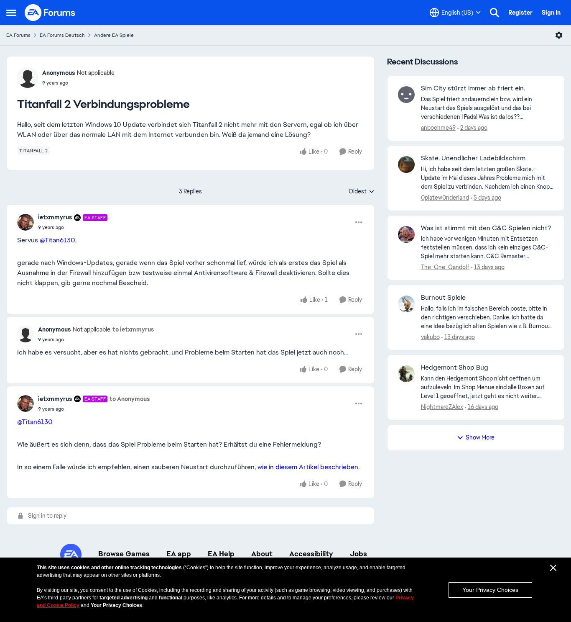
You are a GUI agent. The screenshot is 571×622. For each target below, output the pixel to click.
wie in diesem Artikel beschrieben (307, 467)
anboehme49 (438, 127)
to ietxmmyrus (133, 329)
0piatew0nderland (445, 197)
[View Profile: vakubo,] (406, 304)
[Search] (494, 13)
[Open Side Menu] (11, 12)
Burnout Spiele (443, 297)
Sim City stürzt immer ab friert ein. (473, 88)
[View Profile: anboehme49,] (406, 94)
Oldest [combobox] (362, 192)
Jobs (358, 553)
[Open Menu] (559, 35)
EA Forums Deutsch (62, 35)
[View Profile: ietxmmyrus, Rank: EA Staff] (25, 222)
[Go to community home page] (50, 12)
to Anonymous (130, 399)
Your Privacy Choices (490, 589)
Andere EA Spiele (114, 35)
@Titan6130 (57, 240)
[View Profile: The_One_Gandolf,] (406, 234)
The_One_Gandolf (445, 267)
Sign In (551, 12)
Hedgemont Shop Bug (454, 367)
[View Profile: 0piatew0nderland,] (406, 164)
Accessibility (311, 553)
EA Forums (18, 35)
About (262, 553)
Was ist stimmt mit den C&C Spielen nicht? (486, 228)
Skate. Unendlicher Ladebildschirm (473, 158)
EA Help (221, 553)
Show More (480, 437)
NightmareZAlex (442, 407)
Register (520, 12)
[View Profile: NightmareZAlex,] (406, 373)
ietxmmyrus (55, 217)
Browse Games (124, 553)
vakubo (430, 337)
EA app (178, 553)
